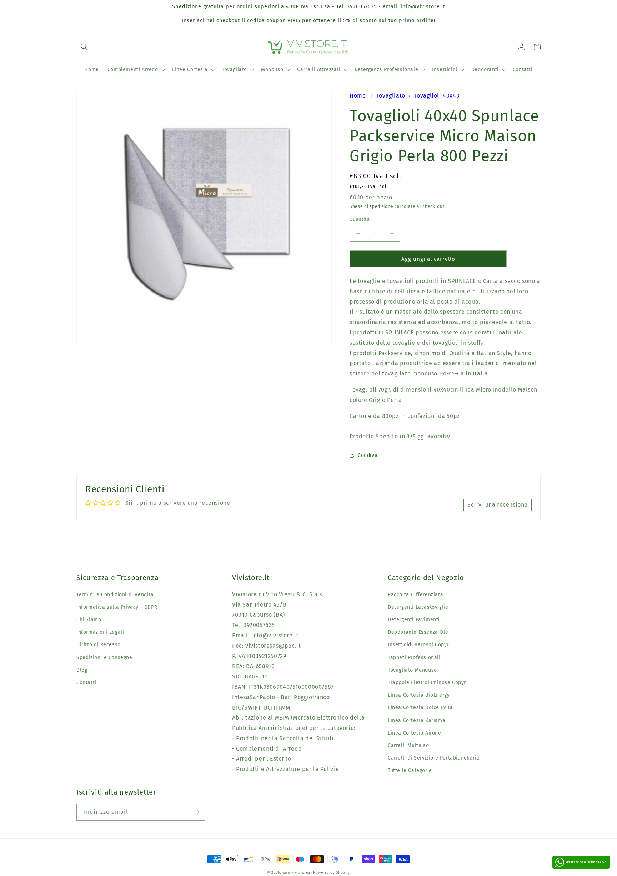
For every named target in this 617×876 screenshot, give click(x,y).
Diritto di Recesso (98, 645)
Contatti (86, 683)
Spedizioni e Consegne (104, 657)
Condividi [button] (369, 455)
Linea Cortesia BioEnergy (419, 695)
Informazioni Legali (100, 632)
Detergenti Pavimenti (414, 620)
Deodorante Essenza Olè (418, 632)
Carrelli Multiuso (408, 745)
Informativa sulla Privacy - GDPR (116, 607)
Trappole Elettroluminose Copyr (427, 683)
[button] (84, 47)
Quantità (360, 219)
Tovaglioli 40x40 (437, 95)
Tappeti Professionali (414, 657)
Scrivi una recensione (497, 504)
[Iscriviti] (197, 812)
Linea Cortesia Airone (414, 733)
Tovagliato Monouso (412, 670)
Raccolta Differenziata (415, 595)
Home (358, 95)
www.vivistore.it (297, 873)
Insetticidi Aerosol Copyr (418, 645)
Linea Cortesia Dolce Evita (420, 708)
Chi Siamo (88, 620)
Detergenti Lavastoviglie (418, 607)
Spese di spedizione (371, 206)
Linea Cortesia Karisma (416, 720)
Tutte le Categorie (410, 770)
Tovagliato (390, 95)
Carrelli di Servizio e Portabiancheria (434, 758)
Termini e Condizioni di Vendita (115, 595)
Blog (81, 670)
